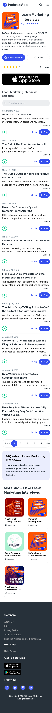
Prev (7, 443)
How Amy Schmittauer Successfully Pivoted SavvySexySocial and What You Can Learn (24, 411)
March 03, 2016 (9, 203)
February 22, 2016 (10, 270)
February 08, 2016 (10, 303)
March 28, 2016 (9, 140)
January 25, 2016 (10, 370)
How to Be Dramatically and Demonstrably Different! (19, 209)
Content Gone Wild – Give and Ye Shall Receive (26, 242)
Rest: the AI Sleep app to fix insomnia (22, 638)
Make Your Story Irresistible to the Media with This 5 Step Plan (23, 275)
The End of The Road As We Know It (24, 144)
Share (40, 57)
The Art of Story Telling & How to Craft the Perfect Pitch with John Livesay (26, 309)
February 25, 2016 (10, 237)
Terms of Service (12, 634)
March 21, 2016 (9, 170)
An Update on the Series (17, 114)
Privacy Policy (11, 630)
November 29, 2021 (11, 111)
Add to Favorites (15, 57)
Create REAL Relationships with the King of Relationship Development (24, 342)
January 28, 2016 (10, 337)
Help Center (10, 651)
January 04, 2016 (10, 403)
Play (46, 132)
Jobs (6, 626)
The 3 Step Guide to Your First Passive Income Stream (25, 175)
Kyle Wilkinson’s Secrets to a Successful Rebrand (20, 376)
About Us (9, 621)
